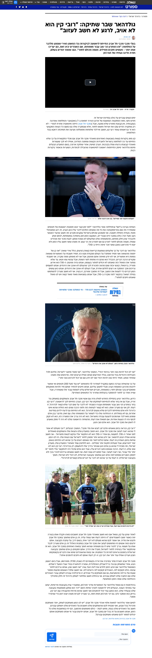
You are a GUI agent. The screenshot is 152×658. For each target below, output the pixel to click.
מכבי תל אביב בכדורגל (127, 619)
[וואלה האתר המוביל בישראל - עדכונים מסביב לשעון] (131, 2)
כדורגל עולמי (92, 7)
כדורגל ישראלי (104, 7)
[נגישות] (3, 2)
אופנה (44, 2)
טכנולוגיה (53, 2)
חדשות (122, 2)
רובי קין (105, 619)
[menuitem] (121, 2)
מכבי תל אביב (84, 124)
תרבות (98, 2)
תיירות (62, 2)
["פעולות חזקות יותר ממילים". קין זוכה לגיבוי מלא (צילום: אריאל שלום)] (90, 189)
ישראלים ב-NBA (74, 7)
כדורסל (83, 7)
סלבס (90, 2)
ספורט (114, 2)
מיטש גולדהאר (114, 619)
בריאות (70, 2)
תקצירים (63, 7)
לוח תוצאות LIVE (117, 7)
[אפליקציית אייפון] (22, 7)
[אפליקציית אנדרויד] (26, 7)
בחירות (106, 2)
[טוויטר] (19, 7)
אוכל (78, 2)
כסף (84, 2)
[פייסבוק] (16, 7)
